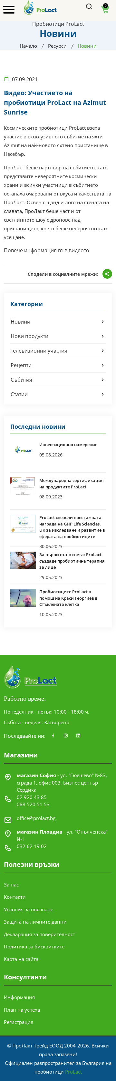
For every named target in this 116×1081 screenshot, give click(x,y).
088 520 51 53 (33, 804)
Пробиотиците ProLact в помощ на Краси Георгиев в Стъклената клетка (68, 598)
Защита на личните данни (35, 921)
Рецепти (21, 365)
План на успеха (22, 1009)
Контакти (15, 897)
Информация (19, 997)
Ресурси (57, 46)
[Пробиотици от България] (40, 7)
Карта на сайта (21, 959)
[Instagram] (66, 735)
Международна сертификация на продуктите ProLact (71, 483)
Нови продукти (29, 336)
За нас (11, 884)
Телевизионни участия (39, 350)
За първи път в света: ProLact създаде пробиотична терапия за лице (71, 561)
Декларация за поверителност (39, 934)
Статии (19, 394)
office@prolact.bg (36, 818)
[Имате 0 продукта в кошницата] (105, 11)
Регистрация (18, 1022)
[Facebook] (53, 735)
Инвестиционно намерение (68, 444)
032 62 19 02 (32, 846)
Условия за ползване (28, 909)
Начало (28, 46)
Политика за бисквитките (34, 946)
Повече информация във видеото (46, 250)
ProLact (73, 1071)
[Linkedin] (78, 735)
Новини (20, 321)
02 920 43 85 (32, 797)
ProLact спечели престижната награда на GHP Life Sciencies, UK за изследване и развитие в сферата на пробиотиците (72, 527)
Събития (21, 379)
